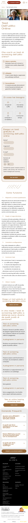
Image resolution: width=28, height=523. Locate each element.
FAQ (16, 488)
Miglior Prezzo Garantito (6, 478)
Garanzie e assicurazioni (6, 473)
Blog (4, 485)
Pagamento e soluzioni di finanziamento (6, 502)
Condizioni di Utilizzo (6, 467)
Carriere (17, 473)
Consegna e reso (7, 476)
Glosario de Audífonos (5, 491)
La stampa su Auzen (20, 466)
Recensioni (18, 475)
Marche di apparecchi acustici (7, 487)
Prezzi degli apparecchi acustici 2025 (7, 495)
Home (3, 7)
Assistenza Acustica (20, 468)
